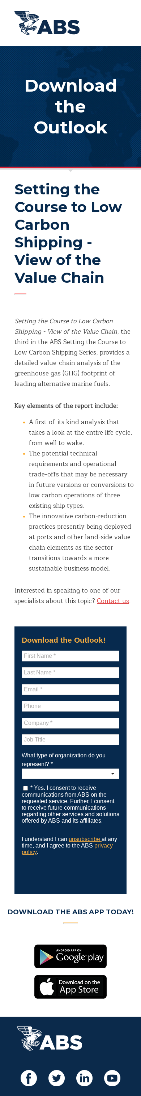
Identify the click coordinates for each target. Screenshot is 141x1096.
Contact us (113, 601)
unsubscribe (85, 839)
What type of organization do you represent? (64, 759)
